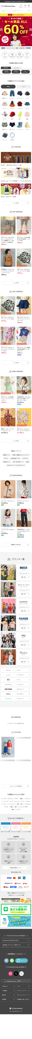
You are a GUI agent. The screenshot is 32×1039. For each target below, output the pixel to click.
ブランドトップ (23, 573)
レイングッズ (11, 804)
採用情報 (4, 999)
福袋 (12, 806)
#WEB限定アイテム (15, 458)
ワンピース (27, 798)
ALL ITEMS (19, 56)
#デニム (6, 458)
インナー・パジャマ (25, 801)
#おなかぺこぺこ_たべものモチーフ (16, 465)
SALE (27, 56)
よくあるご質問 (20, 895)
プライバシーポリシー (22, 990)
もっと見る (16, 203)
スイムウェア (27, 804)
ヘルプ (18, 986)
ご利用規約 (4, 990)
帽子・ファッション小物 (21, 806)
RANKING (12, 56)
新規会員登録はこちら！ (16, 867)
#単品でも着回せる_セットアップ (20, 455)
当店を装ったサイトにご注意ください (12, 945)
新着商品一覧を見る (16, 544)
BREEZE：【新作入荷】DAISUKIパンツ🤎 (11, 165)
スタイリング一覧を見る (16, 786)
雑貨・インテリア (16, 809)
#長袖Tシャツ (6, 455)
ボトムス (10, 798)
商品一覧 (23, 577)
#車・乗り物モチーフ (18, 462)
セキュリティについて (22, 995)
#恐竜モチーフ (6, 462)
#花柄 (27, 462)
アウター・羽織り (18, 798)
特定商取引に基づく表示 (22, 999)
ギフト (7, 806)
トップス (4, 798)
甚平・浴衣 (19, 804)
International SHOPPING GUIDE (10, 940)
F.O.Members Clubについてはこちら (16, 839)
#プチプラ (25, 458)
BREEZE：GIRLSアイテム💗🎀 (8, 196)
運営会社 (4, 995)
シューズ (6, 801)
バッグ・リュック (14, 801)
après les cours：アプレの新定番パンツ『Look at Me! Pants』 (16, 181)
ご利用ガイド (11, 895)
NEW (5, 56)
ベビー (4, 804)
